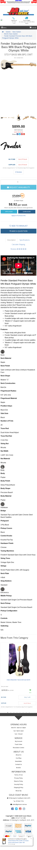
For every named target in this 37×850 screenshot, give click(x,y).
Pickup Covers (6, 528)
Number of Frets (7, 421)
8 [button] (29, 712)
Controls (4, 618)
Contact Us (18, 764)
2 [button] (11, 712)
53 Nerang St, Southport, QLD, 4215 (19, 798)
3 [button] (14, 712)
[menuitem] (18, 134)
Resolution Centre (18, 748)
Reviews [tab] (14, 249)
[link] (12, 809)
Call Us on (14, 22)
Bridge (3, 511)
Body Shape (5, 488)
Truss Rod (5, 428)
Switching (4, 626)
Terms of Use (18, 775)
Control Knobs (6, 536)
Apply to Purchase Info (19, 215)
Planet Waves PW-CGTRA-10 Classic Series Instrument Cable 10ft (18, 841)
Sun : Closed (18, 734)
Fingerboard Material (9, 398)
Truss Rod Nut (6, 436)
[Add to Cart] (30, 691)
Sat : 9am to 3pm (18, 731)
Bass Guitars (17, 32)
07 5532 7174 (19, 801)
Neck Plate (5, 573)
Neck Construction (8, 383)
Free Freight (27, 22)
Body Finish (5, 481)
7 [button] (26, 712)
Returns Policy (18, 781)
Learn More (27, 212)
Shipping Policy (18, 787)
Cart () (33, 28)
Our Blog (18, 758)
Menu (4, 28)
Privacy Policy (18, 778)
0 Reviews (18, 172)
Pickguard (5, 521)
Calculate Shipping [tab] (18, 244)
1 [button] (8, 712)
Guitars (8, 32)
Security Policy (18, 784)
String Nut (5, 443)
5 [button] (20, 712)
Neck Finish (5, 366)
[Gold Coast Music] (18, 11)
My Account (18, 741)
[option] (18, 65)
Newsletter (18, 761)
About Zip (18, 791)
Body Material (6, 496)
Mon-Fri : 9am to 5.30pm (18, 728)
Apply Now (9, 212)
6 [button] (23, 712)
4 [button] (17, 712)
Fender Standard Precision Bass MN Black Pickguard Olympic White (17, 37)
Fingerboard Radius (8, 391)
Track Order (18, 744)
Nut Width (4, 451)
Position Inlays (6, 406)
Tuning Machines (7, 551)
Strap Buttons (6, 581)
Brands (18, 767)
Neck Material (6, 358)
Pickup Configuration (9, 611)
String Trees (5, 558)
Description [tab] (11, 240)
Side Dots (4, 413)
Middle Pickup (6, 596)
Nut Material (5, 458)
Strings (3, 566)
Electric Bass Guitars (11, 34)
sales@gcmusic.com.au (19, 804)
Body (3, 473)
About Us (18, 755)
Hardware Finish (7, 543)
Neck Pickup (5, 603)
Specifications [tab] (25, 240)
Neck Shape (5, 376)
